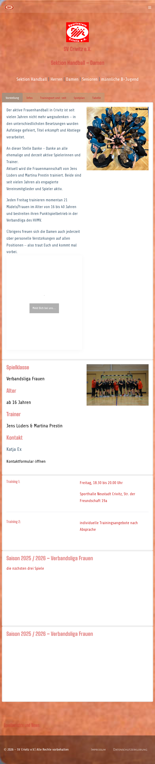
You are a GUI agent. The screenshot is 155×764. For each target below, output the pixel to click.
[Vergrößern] (144, 112)
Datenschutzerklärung (130, 749)
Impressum (98, 749)
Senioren (90, 79)
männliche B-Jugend (120, 79)
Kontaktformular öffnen (26, 461)
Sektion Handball (31, 79)
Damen (72, 79)
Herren (56, 79)
